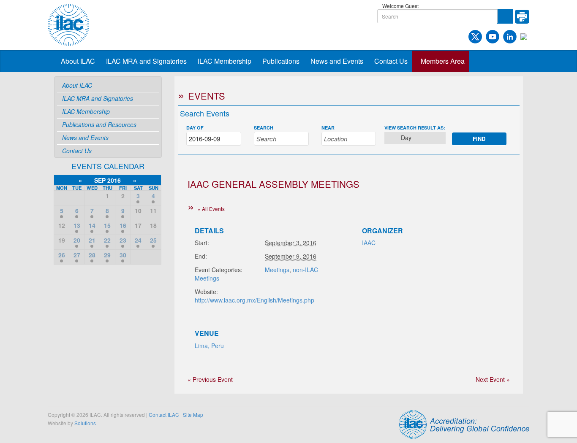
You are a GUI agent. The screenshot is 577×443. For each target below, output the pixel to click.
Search (263, 127)
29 (107, 255)
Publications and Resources (99, 124)
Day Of (195, 127)
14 (92, 225)
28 (92, 255)
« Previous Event (210, 379)
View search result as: (414, 127)
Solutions (85, 423)
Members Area (443, 61)
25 (153, 240)
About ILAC (78, 61)
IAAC (369, 242)
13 (76, 225)
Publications (280, 61)
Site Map (193, 414)
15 (107, 225)
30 (123, 255)
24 (138, 240)
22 (107, 240)
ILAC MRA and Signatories (146, 61)
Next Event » (493, 379)
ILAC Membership (224, 61)
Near (328, 127)
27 (76, 255)
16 (123, 225)
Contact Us (391, 61)
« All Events (211, 208)
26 (61, 255)
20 (76, 240)
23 (123, 240)
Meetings (277, 269)
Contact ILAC (164, 414)
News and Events (336, 61)
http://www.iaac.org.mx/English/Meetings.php (254, 300)
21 (92, 240)
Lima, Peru (209, 345)
